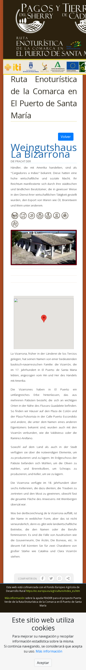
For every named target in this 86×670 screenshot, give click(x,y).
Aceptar (43, 662)
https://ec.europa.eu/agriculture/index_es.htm (53, 591)
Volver (66, 136)
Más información (15, 598)
